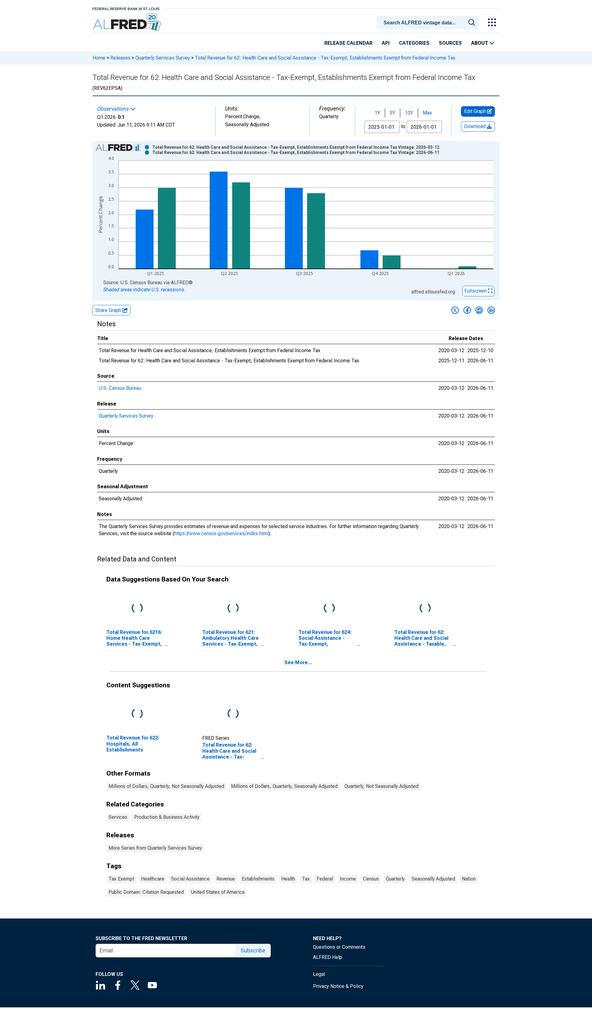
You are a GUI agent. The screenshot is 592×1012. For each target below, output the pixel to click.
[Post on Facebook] (467, 310)
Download (475, 126)
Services (118, 817)
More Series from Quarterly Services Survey (155, 848)
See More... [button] (298, 662)
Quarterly (395, 879)
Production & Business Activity (166, 817)
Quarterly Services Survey (162, 58)
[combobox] (429, 22)
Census (371, 879)
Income (348, 879)
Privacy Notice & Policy (338, 986)
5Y (392, 113)
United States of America (218, 892)
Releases (120, 58)
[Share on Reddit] (479, 310)
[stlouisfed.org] (125, 8)
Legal (319, 974)
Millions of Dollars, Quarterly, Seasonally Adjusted (284, 786)
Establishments (258, 879)
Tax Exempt (121, 879)
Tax (306, 879)
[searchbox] (429, 22)
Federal (325, 879)
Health (288, 879)
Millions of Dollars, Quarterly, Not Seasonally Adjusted (166, 786)
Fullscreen (476, 291)
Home (98, 58)
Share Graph (108, 310)
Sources (450, 43)
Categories (414, 43)
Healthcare (152, 879)
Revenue (225, 879)
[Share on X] (455, 310)
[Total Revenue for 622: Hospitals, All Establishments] (137, 714)
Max (427, 113)
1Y (377, 113)
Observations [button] (113, 109)
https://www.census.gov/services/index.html (221, 533)
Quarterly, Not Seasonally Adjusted (381, 786)
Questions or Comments (339, 947)
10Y (409, 113)
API (386, 43)
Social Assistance (190, 879)
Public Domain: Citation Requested (146, 892)
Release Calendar (348, 43)
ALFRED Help (327, 957)
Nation (469, 879)
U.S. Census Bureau (120, 388)
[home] (127, 22)
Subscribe (252, 950)
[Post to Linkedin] (491, 310)
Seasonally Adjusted (433, 879)
